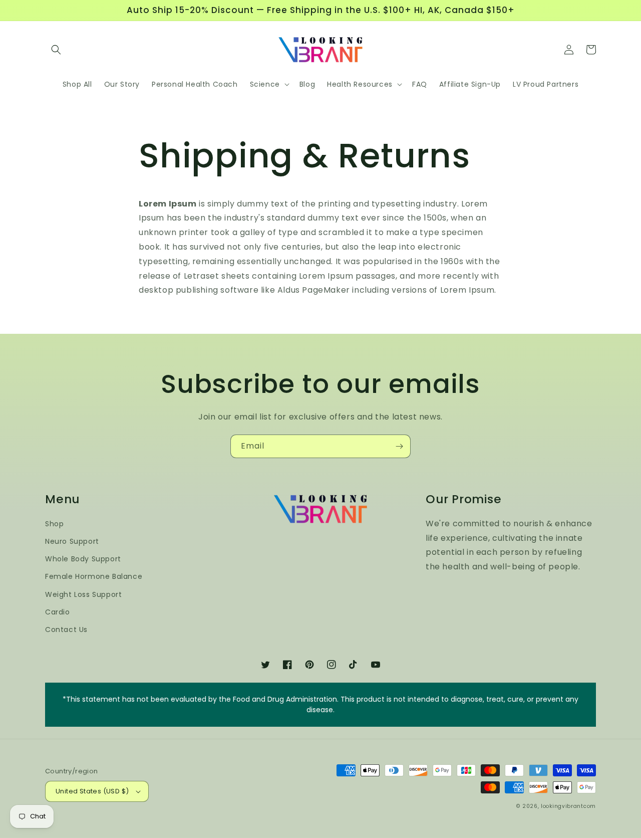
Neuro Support (72, 541)
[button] (56, 50)
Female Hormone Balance (93, 576)
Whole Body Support (83, 559)
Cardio (57, 612)
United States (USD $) (92, 791)
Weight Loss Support (83, 594)
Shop (54, 524)
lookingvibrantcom (568, 806)
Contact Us (66, 629)
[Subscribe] (399, 446)
